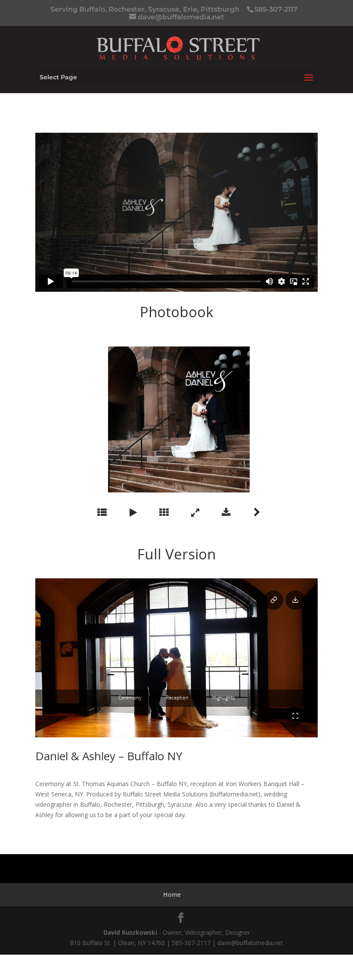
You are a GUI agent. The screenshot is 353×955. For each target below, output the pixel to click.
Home (172, 894)
